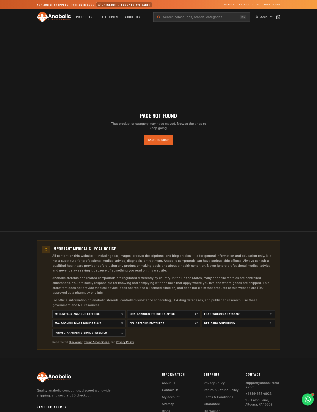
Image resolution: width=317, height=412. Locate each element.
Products (84, 17)
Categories (109, 17)
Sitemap (168, 404)
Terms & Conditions (96, 342)
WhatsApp (272, 4)
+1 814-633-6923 (258, 393)
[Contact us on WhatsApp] (308, 399)
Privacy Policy (125, 342)
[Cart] (278, 17)
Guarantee (212, 404)
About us (133, 17)
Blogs (229, 4)
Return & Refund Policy (221, 390)
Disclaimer (75, 342)
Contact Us (249, 4)
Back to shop (158, 140)
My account (171, 397)
